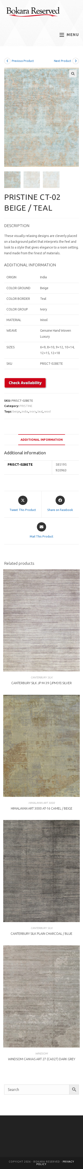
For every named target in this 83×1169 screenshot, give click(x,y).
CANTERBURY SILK (42, 677)
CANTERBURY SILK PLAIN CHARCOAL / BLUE (41, 933)
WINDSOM (41, 1053)
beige (16, 411)
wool (47, 411)
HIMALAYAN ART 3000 (41, 802)
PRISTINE (26, 405)
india (25, 411)
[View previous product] (7, 61)
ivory (33, 411)
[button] (73, 73)
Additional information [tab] (42, 439)
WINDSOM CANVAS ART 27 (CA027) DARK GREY (41, 1059)
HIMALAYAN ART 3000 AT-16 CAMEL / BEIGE (41, 808)
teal (40, 411)
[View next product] (75, 61)
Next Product (62, 60)
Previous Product (23, 60)
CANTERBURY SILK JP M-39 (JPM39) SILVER (41, 683)
